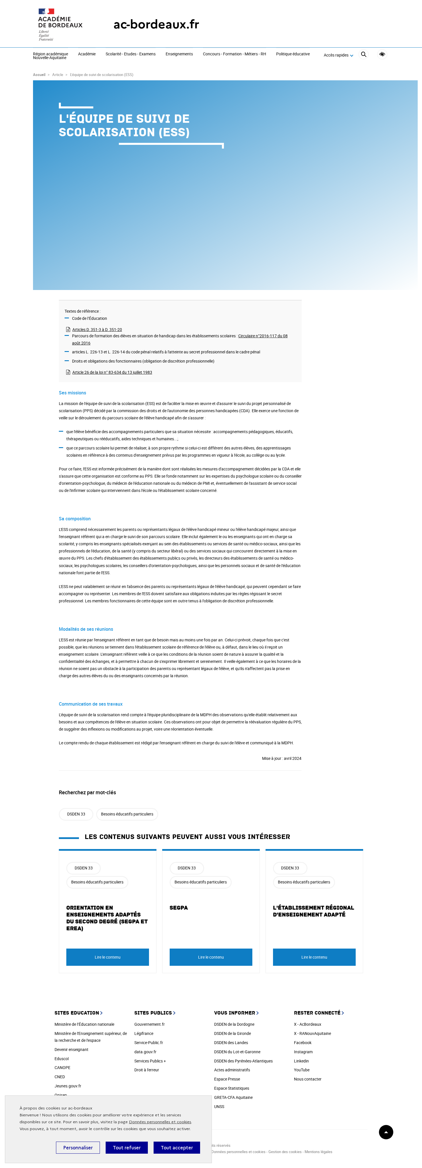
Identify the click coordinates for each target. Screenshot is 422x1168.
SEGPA (179, 907)
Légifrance (143, 1033)
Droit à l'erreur (146, 1069)
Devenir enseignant (71, 1049)
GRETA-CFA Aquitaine (233, 1097)
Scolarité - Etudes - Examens (131, 54)
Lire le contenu (108, 957)
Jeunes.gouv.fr (68, 1086)
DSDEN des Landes (231, 1042)
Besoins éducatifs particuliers (127, 814)
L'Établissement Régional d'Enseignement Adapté (313, 911)
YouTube (301, 1069)
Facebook (302, 1042)
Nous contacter (308, 1079)
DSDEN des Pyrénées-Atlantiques (243, 1061)
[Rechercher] (364, 55)
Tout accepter (177, 1147)
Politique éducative (293, 54)
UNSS (219, 1106)
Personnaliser (78, 1147)
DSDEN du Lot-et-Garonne (237, 1051)
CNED (60, 1076)
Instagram (303, 1051)
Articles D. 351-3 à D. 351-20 (97, 329)
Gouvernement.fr (149, 1024)
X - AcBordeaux (307, 1024)
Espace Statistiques (231, 1088)
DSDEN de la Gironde (232, 1033)
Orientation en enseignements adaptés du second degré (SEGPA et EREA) (107, 918)
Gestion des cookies (285, 1151)
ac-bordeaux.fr (156, 24)
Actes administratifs (232, 1069)
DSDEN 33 (76, 814)
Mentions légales (318, 1151)
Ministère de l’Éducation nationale (84, 1024)
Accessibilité (382, 54)
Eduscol (62, 1058)
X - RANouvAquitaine (312, 1033)
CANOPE (62, 1067)
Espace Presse (227, 1079)
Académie (87, 54)
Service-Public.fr (148, 1042)
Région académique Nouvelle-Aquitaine (50, 56)
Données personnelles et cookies (160, 1122)
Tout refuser (127, 1147)
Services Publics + (150, 1061)
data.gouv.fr (145, 1051)
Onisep (61, 1095)
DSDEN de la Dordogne (234, 1024)
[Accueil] (61, 24)
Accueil (39, 74)
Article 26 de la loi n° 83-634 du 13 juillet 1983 (112, 372)
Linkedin (301, 1061)
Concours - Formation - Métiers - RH (234, 54)
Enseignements (179, 54)
